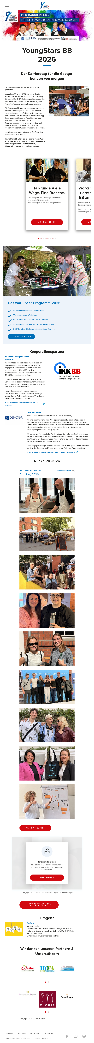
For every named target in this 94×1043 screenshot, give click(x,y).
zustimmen (47, 877)
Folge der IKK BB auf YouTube (75, 1036)
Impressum (9, 1033)
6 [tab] (50, 238)
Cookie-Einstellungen (43, 1038)
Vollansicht (64, 470)
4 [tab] (46, 238)
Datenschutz (22, 1033)
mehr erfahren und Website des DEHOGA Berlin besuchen (51, 452)
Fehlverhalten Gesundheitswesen (18, 1038)
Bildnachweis (35, 1033)
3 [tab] (43, 238)
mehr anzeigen (35, 828)
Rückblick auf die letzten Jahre (39, 905)
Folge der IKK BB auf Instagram (84, 1036)
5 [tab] (48, 238)
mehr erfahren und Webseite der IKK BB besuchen (21, 403)
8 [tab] (55, 238)
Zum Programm (21, 336)
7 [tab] (53, 238)
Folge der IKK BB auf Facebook (67, 1036)
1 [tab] (38, 238)
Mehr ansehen (47, 222)
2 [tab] (41, 238)
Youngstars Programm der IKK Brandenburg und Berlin (46, 5)
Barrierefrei (48, 1033)
